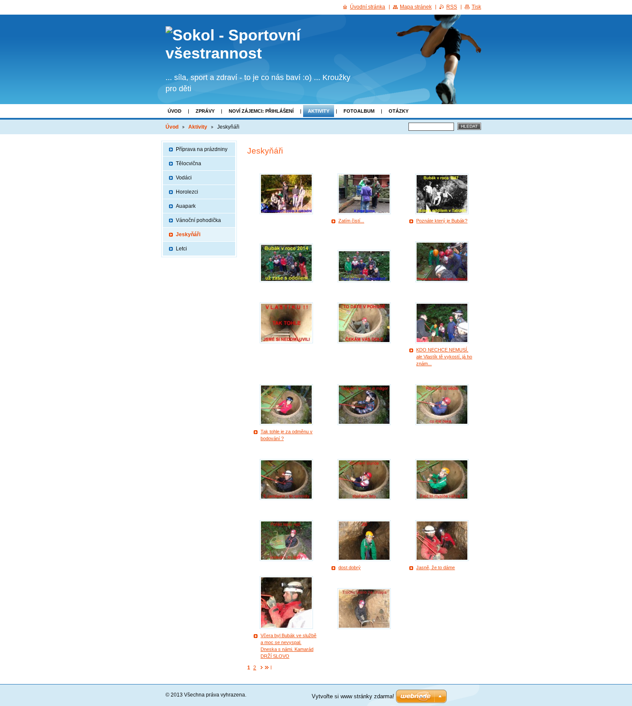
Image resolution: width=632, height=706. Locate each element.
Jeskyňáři (188, 234)
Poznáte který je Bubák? (441, 220)
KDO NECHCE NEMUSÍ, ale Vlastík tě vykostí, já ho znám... (444, 356)
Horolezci (187, 192)
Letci (181, 249)
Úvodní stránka (367, 7)
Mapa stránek (416, 7)
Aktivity (318, 111)
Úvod (174, 111)
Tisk (476, 7)
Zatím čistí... (351, 220)
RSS (451, 7)
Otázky (398, 111)
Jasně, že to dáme (435, 567)
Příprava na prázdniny (201, 149)
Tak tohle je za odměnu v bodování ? (287, 435)
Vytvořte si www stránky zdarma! (353, 696)
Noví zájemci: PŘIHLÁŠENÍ (261, 111)
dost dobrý (349, 567)
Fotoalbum (359, 111)
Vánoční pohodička (198, 220)
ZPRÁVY (205, 111)
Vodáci (184, 178)
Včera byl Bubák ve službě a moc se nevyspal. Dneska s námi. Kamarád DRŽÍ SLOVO (288, 646)
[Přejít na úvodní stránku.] (259, 44)
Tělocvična (188, 163)
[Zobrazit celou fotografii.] (286, 193)
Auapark (186, 206)
